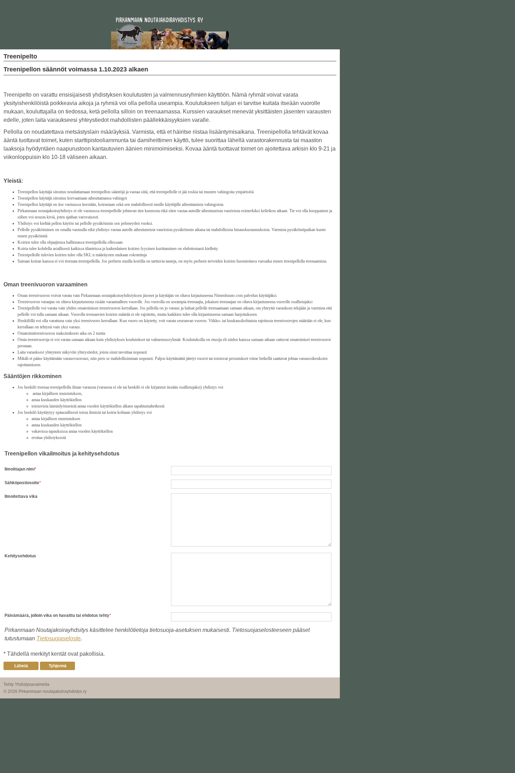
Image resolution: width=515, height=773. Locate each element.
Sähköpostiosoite (22, 482)
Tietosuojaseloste (58, 638)
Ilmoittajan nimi (20, 469)
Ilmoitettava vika (21, 496)
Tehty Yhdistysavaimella (26, 684)
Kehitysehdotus (20, 555)
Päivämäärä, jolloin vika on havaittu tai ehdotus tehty (57, 615)
